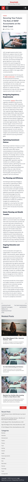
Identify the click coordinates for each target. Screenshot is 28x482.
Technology (3, 468)
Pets (2, 461)
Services (3, 466)
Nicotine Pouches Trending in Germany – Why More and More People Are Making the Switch (13, 418)
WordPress (21, 480)
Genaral (3, 450)
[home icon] (3, 8)
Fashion (3, 440)
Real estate (3, 463)
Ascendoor (8, 480)
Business (3, 433)
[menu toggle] (7, 8)
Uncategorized (4, 473)
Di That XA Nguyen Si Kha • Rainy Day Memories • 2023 (12, 427)
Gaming (3, 448)
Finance (5, 15)
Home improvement (5, 456)
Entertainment (4, 438)
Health (2, 453)
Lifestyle (3, 458)
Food (2, 445)
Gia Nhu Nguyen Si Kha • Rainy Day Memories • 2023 (12, 422)
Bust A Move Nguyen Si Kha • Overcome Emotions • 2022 (13, 339)
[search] (25, 8)
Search (23, 407)
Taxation (13, 100)
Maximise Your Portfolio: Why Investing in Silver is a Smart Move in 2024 (13, 396)
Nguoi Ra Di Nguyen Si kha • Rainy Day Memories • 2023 (13, 424)
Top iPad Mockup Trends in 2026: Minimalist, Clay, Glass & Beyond (13, 414)
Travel (2, 471)
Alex (5, 29)
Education (3, 435)
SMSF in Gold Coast (10, 77)
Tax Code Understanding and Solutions (13, 367)
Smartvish (14, 2)
